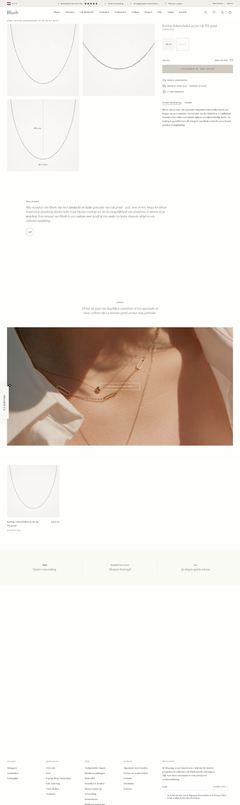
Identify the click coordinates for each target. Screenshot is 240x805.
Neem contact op (93, 789)
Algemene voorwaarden (136, 768)
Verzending (90, 794)
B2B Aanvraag (53, 783)
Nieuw (57, 12)
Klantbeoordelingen (95, 773)
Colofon (128, 789)
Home (10, 21)
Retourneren (91, 799)
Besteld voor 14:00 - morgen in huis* (187, 86)
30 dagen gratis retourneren (145, 4)
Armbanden (120, 12)
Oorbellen (104, 12)
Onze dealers (218, 3)
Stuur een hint (221, 60)
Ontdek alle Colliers (120, 386)
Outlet (170, 12)
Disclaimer (129, 783)
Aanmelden (12, 773)
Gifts (159, 12)
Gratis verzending (115, 4)
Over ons (50, 768)
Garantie (128, 778)
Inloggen (12, 768)
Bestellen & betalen (94, 783)
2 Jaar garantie (175, 92)
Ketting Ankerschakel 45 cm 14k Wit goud (22, 524)
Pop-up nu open (175, 4)
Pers (48, 773)
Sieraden (70, 12)
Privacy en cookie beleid (136, 773)
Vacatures (51, 794)
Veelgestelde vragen (95, 768)
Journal (182, 12)
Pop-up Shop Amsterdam (58, 778)
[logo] (12, 12)
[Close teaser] (10, 385)
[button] (4, 402)
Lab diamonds (87, 12)
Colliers (135, 12)
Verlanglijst (12, 778)
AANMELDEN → (220, 787)
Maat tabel (90, 778)
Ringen (148, 12)
